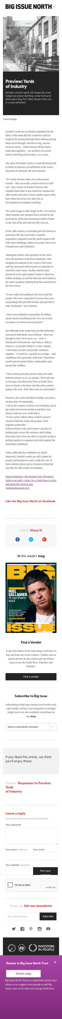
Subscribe (48, 916)
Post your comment (45, 872)
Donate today (23, 973)
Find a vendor (31, 676)
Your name (16, 849)
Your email (38, 849)
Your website (18, 865)
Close (55, 962)
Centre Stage (10, 119)
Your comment (13, 824)
